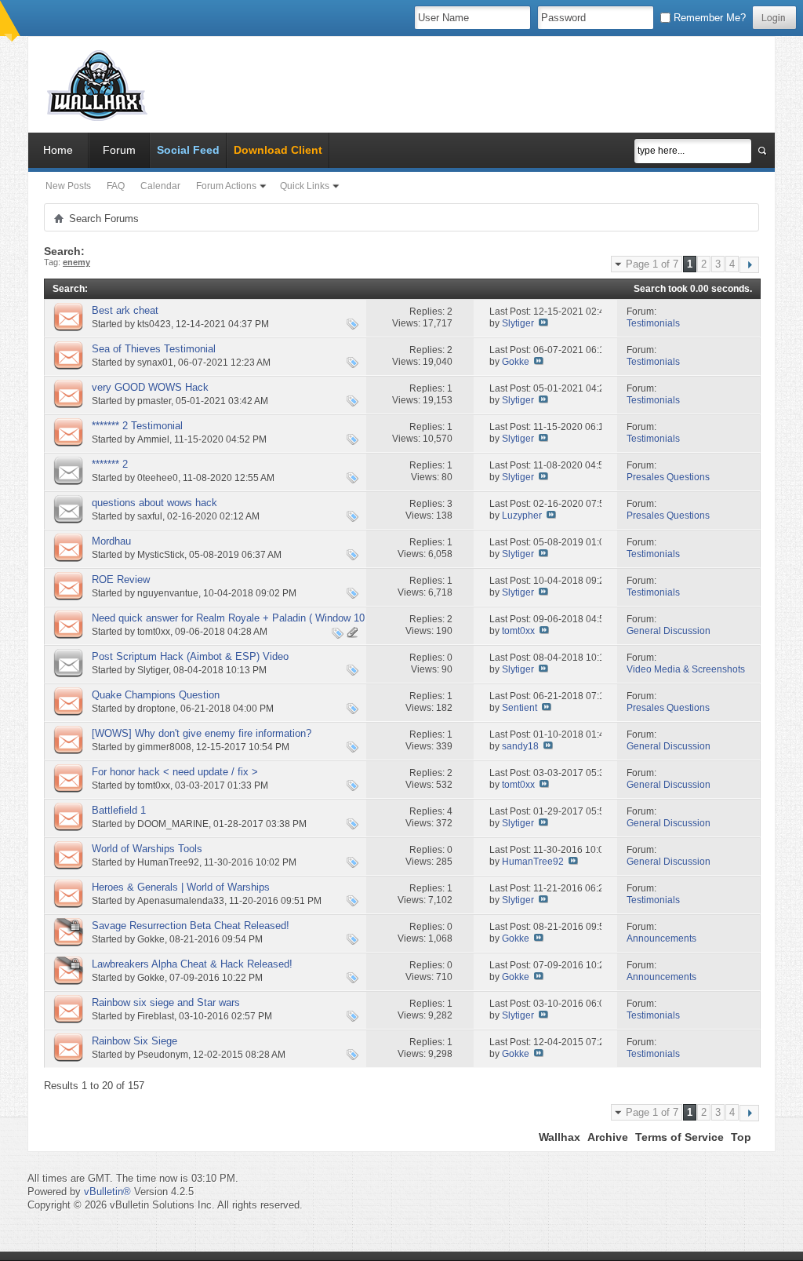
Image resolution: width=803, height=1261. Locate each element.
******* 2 (110, 464)
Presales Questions (668, 477)
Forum (119, 150)
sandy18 (520, 746)
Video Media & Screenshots (686, 669)
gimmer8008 (164, 747)
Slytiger (518, 323)
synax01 (155, 362)
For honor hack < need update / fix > (175, 772)
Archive (607, 1137)
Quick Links (304, 185)
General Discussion (668, 630)
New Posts (68, 185)
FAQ (116, 185)
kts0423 (154, 324)
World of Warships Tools (147, 849)
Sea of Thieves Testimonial (154, 349)
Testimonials (653, 323)
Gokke (515, 361)
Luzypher (522, 515)
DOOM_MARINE (173, 823)
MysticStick (160, 554)
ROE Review (121, 579)
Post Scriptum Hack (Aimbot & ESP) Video (190, 656)
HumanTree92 (168, 862)
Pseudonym (162, 1054)
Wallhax (559, 1137)
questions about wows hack (154, 502)
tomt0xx (153, 631)
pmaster (154, 400)
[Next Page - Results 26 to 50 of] (749, 265)
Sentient (519, 707)
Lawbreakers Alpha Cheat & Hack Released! (192, 964)
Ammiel (153, 439)
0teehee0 (157, 477)
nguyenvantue (167, 593)
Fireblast (155, 1016)
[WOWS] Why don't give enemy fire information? (201, 733)
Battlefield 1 (119, 810)
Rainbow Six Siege (134, 1041)
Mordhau (111, 541)
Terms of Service (679, 1137)
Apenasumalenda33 (180, 900)
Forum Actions (226, 185)
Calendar (160, 185)
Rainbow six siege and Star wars (166, 1002)
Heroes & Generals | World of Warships (181, 887)
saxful (149, 516)
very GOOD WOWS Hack (150, 387)
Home (58, 150)
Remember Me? (708, 18)
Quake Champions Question (156, 695)
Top (741, 1137)
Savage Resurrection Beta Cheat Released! (190, 925)
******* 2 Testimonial (137, 426)
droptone (156, 708)
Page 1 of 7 (652, 264)
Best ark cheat (125, 310)
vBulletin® (107, 1191)
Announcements (661, 938)
